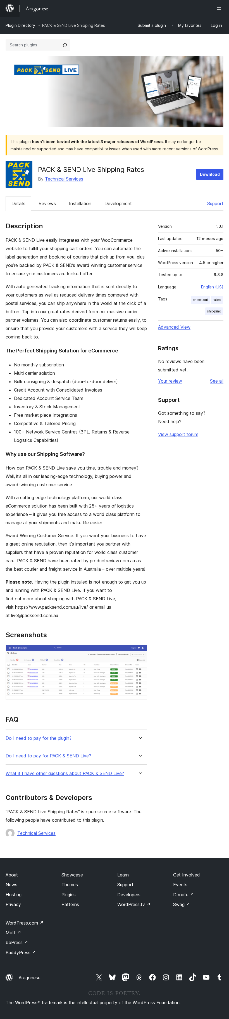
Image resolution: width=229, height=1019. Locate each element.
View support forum (178, 434)
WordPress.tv (134, 904)
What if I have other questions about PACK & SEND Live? (65, 773)
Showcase (72, 875)
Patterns (70, 904)
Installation (80, 203)
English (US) (212, 287)
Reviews (47, 203)
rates (217, 300)
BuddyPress (21, 952)
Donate (183, 894)
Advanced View (174, 327)
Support (215, 203)
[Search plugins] (64, 45)
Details (18, 203)
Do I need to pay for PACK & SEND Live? (48, 756)
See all (216, 381)
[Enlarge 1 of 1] (139, 652)
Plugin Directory (20, 25)
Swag (181, 904)
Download (210, 174)
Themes (69, 884)
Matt (13, 932)
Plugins (68, 894)
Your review (170, 381)
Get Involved (186, 875)
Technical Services (64, 179)
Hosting (14, 894)
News (11, 884)
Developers (128, 894)
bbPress (17, 942)
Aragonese (29, 977)
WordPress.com (25, 923)
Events (180, 884)
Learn (123, 875)
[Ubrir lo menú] (220, 8)
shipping (214, 311)
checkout (200, 300)
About (12, 875)
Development (118, 203)
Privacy (13, 904)
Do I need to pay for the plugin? (38, 738)
